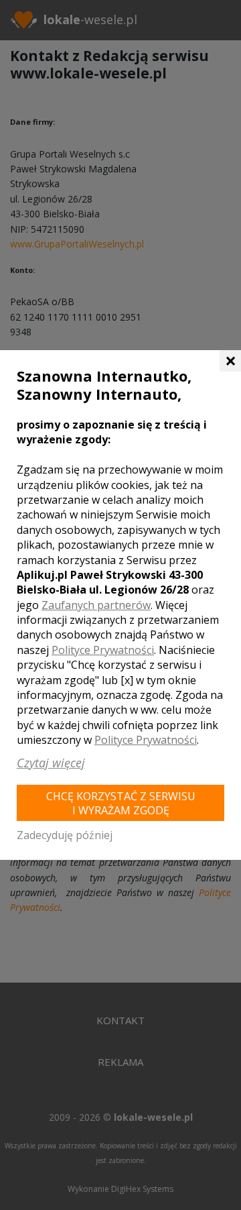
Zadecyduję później (64, 835)
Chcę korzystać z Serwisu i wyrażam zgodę (120, 803)
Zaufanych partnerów (96, 605)
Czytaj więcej (51, 763)
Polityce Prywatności (103, 650)
